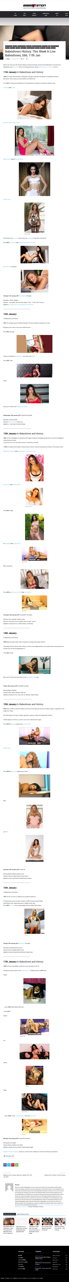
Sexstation (43, 48)
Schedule (37, 48)
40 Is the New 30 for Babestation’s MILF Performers (47, 1228)
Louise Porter (27, 724)
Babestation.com (58, 1205)
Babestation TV (40, 1205)
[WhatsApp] (16, 1165)
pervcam (15, 238)
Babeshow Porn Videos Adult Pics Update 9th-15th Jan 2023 (17, 1176)
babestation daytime (37, 46)
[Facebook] (5, 1165)
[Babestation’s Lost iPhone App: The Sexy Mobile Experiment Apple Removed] (21, 1221)
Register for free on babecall (11, 1151)
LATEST (34, 14)
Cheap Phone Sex (54, 46)
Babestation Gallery (22, 406)
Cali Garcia (28, 592)
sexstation (13, 242)
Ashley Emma (14, 304)
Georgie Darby (19, 159)
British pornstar (7, 122)
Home (6, 43)
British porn (6, 484)
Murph (8, 58)
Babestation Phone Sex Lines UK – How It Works (60, 1228)
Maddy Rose (6, 748)
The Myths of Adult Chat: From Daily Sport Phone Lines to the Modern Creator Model (34, 1230)
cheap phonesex (19, 1116)
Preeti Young (6, 199)
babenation (19, 356)
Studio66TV (23, 296)
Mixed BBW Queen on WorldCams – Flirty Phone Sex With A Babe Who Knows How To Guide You (8, 1230)
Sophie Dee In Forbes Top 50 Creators (55, 1175)
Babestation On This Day (46, 67)
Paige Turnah (16, 122)
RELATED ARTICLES (9, 1214)
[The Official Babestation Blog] (34, 6)
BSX (49, 46)
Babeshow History (21, 46)
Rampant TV (23, 48)
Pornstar (18, 48)
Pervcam (7, 48)
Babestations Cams (49, 1205)
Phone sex (13, 48)
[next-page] (7, 1237)
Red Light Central (30, 48)
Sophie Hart (17, 543)
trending (14, 724)
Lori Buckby (21, 304)
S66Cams (22, 943)
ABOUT (57, 14)
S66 (33, 356)
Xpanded (53, 48)
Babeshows (29, 46)
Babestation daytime (9, 451)
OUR (24, 14)
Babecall (14, 46)
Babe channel (7, 159)
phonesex (14, 771)
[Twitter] (9, 1165)
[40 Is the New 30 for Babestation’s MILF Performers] (47, 1221)
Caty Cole (33, 242)
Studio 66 (48, 48)
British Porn (44, 46)
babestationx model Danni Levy (27, 451)
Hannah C (33, 1116)
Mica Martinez (29, 304)
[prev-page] (4, 1237)
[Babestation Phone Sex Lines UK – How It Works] (60, 1221)
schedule (30, 238)
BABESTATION (46, 14)
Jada (13, 87)
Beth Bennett (6, 266)
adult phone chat (25, 970)
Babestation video (31, 677)
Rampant (5, 87)
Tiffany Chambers (24, 242)
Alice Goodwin (12, 422)
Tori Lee (12, 905)
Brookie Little (16, 484)
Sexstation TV (24, 1206)
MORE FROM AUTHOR (23, 1214)
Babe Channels (13, 43)
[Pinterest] (12, 1165)
